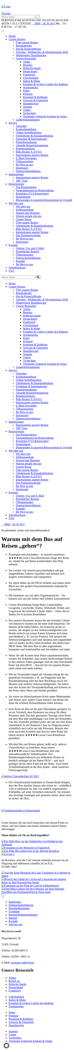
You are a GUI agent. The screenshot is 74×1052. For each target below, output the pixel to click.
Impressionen (16, 174)
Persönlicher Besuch (27, 251)
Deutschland (30, 71)
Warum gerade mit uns (28, 216)
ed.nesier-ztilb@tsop (22, 962)
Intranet (13, 917)
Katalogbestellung (26, 129)
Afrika (26, 61)
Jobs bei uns (15, 924)
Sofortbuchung (17, 267)
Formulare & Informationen (31, 138)
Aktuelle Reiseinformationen (32, 145)
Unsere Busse (23, 219)
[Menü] (2, 895)
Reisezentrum (16, 183)
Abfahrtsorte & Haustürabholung (34, 135)
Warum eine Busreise (28, 212)
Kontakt (13, 245)
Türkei (27, 109)
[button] (6, 1045)
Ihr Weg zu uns (24, 164)
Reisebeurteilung (25, 148)
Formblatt (14, 911)
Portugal (28, 93)
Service (13, 122)
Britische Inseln (32, 68)
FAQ (11, 270)
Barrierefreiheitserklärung (23, 914)
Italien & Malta (31, 81)
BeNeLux (14, 980)
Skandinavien (30, 103)
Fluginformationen (26, 142)
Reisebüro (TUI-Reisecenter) (32, 193)
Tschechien (29, 113)
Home (12, 36)
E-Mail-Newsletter (26, 158)
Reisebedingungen (19, 908)
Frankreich (29, 74)
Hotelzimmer (23, 196)
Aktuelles (21, 126)
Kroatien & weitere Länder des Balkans (45, 84)
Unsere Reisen (17, 39)
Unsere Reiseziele (26, 58)
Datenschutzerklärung (28, 171)
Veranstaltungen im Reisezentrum (35, 190)
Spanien (27, 106)
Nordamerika (30, 87)
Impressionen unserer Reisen (32, 155)
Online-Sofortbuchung (28, 132)
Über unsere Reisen (27, 42)
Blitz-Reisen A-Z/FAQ (29, 151)
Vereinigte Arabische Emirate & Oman (45, 116)
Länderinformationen (28, 119)
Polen (26, 90)
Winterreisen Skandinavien (31, 55)
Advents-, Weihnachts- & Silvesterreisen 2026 (42, 52)
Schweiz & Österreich (35, 100)
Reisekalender (24, 45)
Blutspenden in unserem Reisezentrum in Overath (44, 200)
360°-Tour (21, 180)
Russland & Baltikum (35, 97)
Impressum (22, 167)
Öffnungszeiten (24, 161)
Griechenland (30, 77)
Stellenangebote (25, 209)
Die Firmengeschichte (28, 235)
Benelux (28, 64)
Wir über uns (16, 203)
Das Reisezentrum (26, 187)
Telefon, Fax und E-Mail (30, 248)
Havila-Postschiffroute (28, 48)
